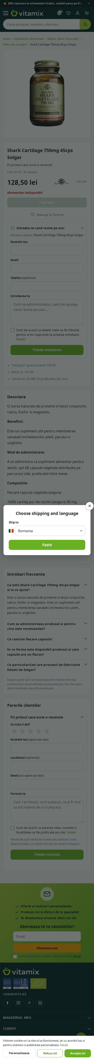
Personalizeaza (19, 1053)
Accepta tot (77, 1053)
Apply (47, 545)
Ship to (14, 522)
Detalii (64, 1045)
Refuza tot (50, 1053)
